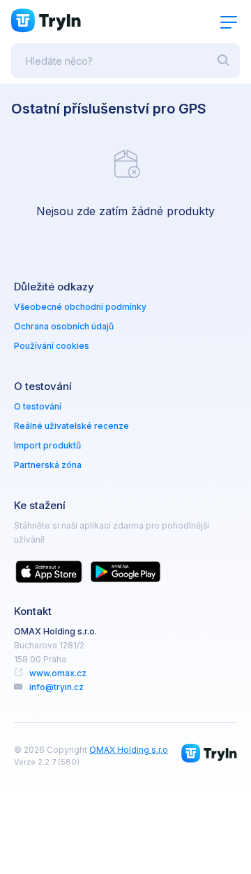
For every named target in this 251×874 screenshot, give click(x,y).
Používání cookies (51, 346)
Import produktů (47, 445)
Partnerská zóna (48, 465)
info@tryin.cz (56, 687)
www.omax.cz (57, 673)
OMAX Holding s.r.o (128, 749)
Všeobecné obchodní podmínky (80, 307)
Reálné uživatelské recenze (71, 426)
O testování (37, 406)
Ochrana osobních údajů (64, 326)
